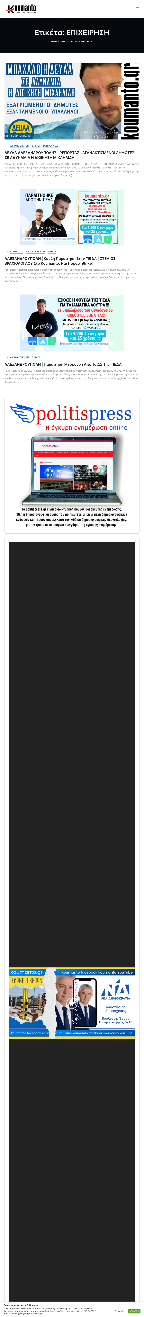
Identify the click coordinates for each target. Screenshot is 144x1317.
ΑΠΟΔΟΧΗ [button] (134, 1311)
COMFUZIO (16, 251)
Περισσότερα (121, 1311)
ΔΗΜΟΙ (36, 145)
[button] (72, 1003)
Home (54, 41)
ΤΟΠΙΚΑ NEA (50, 145)
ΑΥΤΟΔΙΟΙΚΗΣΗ (19, 145)
